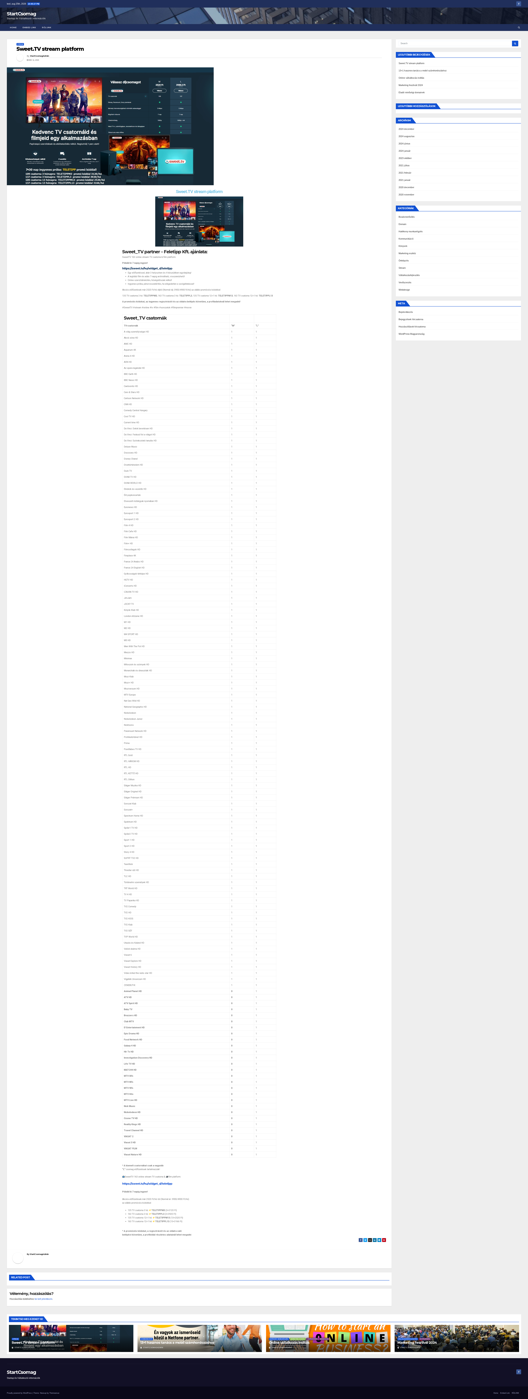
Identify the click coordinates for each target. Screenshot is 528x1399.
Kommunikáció (406, 239)
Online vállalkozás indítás (411, 78)
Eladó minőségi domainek (412, 92)
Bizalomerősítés (407, 217)
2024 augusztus (407, 136)
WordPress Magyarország (411, 334)
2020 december (406, 187)
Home (13, 27)
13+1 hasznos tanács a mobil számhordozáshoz (423, 70)
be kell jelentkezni (43, 1299)
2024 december (406, 129)
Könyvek (403, 246)
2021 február (405, 173)
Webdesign (404, 290)
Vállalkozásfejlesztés (409, 275)
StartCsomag (21, 14)
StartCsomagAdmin (39, 56)
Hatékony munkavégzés (411, 231)
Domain (402, 224)
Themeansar (54, 1393)
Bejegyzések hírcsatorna (411, 319)
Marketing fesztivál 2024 (411, 85)
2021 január (405, 180)
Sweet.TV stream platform (411, 63)
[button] (519, 27)
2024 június (404, 143)
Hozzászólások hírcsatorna (412, 326)
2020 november (406, 194)
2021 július (404, 165)
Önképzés (404, 260)
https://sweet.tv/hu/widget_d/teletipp (147, 268)
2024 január (405, 151)
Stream (20, 44)
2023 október (405, 158)
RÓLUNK (46, 27)
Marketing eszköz (407, 253)
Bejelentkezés (406, 312)
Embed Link (29, 27)
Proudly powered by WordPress (19, 1393)
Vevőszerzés (405, 282)
